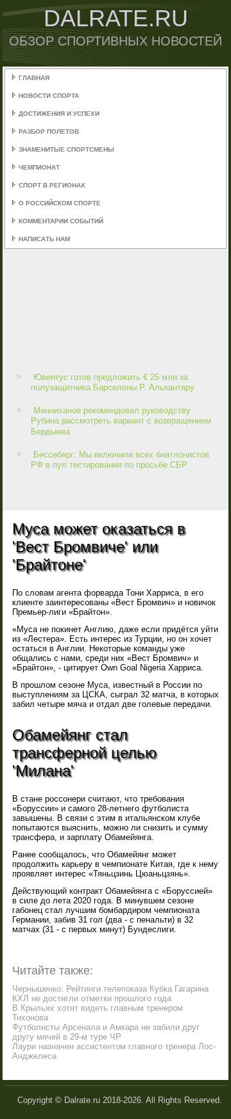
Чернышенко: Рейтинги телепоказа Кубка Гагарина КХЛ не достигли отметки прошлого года (110, 993)
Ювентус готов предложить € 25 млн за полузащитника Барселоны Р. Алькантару (112, 382)
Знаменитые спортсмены (66, 149)
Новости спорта (49, 95)
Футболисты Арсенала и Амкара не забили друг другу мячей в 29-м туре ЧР (106, 1032)
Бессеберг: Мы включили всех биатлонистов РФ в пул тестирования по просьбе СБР (120, 460)
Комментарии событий (61, 221)
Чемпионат (39, 167)
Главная (34, 77)
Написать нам (44, 238)
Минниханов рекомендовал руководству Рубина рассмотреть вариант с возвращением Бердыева (121, 421)
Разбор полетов (49, 131)
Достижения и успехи (59, 113)
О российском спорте (60, 203)
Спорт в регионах (52, 185)
